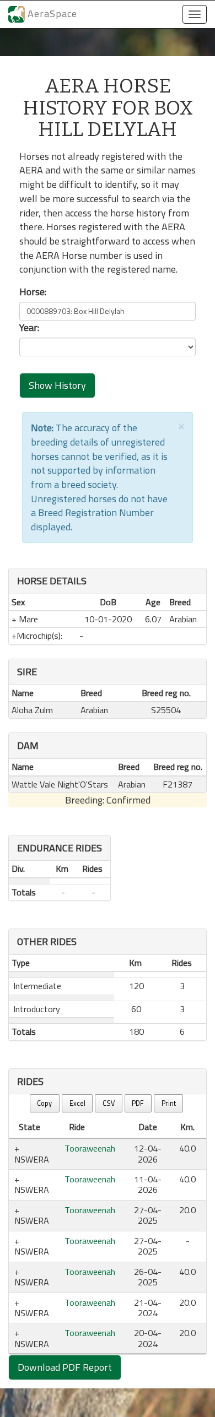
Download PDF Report (65, 1367)
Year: (29, 328)
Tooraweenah (89, 1148)
